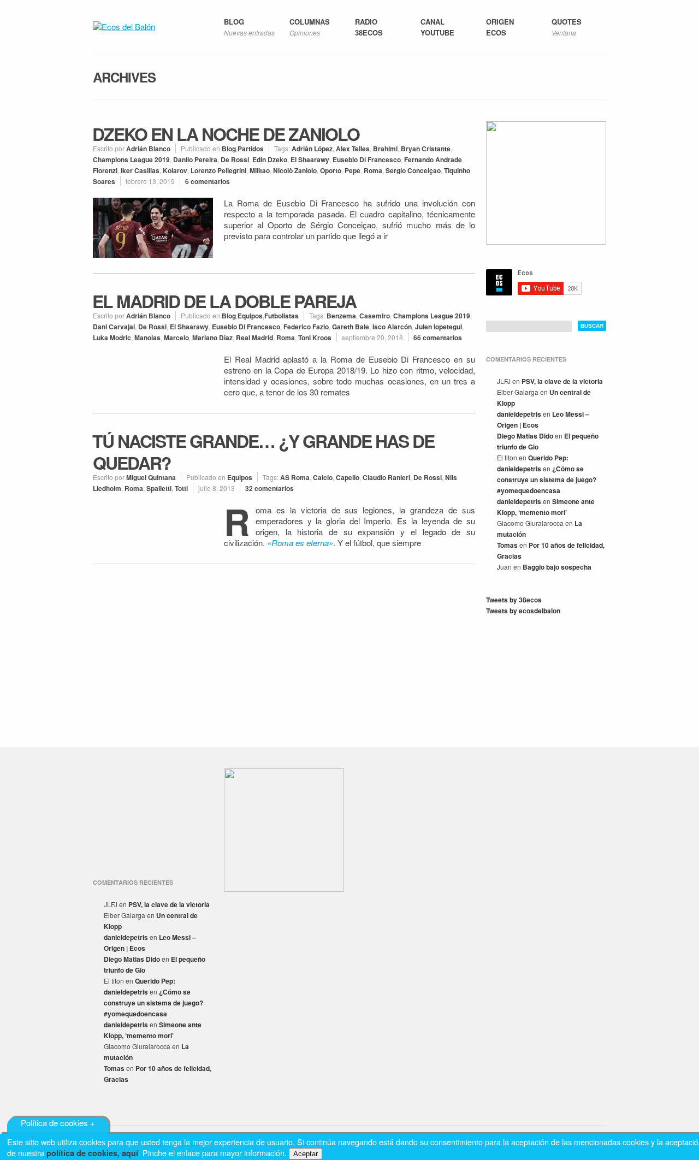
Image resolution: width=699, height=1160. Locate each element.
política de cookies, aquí (92, 1152)
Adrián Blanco (148, 148)
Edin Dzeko (269, 159)
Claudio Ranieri (386, 477)
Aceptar (305, 1154)
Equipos (250, 316)
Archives (124, 77)
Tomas (507, 545)
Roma (373, 170)
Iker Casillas (140, 170)
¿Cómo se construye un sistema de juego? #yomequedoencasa (546, 479)
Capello (347, 477)
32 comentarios (269, 488)
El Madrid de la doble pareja (224, 300)
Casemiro (374, 316)
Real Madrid (254, 337)
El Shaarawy (310, 159)
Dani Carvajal (114, 327)
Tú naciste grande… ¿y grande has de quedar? (263, 451)
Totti (181, 488)
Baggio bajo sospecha (557, 567)
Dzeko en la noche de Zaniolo (225, 133)
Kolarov (175, 170)
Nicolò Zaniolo (295, 170)
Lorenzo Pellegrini (218, 170)
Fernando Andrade (433, 159)
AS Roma (295, 477)
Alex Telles (353, 148)
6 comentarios (207, 181)
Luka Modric (112, 337)
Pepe (352, 170)
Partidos (251, 148)
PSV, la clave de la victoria (562, 381)
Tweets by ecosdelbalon (523, 610)
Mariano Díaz (212, 337)
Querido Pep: (548, 458)
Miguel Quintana (151, 477)
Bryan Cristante (426, 148)
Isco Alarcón (392, 327)
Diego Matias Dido (525, 436)
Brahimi (385, 148)
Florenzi (105, 170)
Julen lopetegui (438, 327)
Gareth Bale (350, 327)
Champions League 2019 (131, 159)
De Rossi (235, 159)
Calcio (323, 477)
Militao (260, 170)
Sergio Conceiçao (413, 170)
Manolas (147, 337)
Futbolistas (281, 316)
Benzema (341, 316)
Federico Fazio (306, 327)
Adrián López (312, 148)
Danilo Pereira (195, 159)
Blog (229, 148)
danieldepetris (519, 414)
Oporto (330, 170)
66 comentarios (437, 337)
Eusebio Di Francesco (367, 159)
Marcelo (176, 337)
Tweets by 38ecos (514, 600)
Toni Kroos (314, 337)
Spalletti (158, 488)
